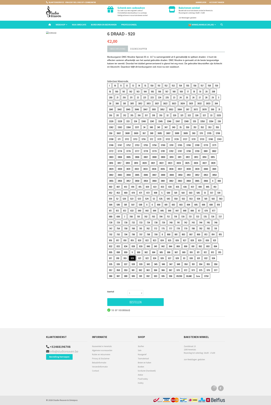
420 (147, 186)
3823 (170, 163)
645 (162, 210)
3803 (111, 157)
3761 (171, 145)
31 (219, 109)
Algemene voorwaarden (102, 350)
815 (220, 234)
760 (133, 228)
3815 (213, 157)
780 (193, 228)
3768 (197, 145)
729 (118, 222)
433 (162, 186)
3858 (137, 180)
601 (166, 204)
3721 (159, 139)
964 (155, 270)
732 (133, 222)
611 (110, 210)
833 (118, 246)
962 (140, 270)
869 (178, 246)
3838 (188, 168)
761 (140, 228)
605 (196, 204)
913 (212, 252)
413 (125, 186)
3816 (111, 163)
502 (183, 192)
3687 (168, 133)
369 (193, 133)
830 (207, 240)
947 (171, 264)
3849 (171, 174)
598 (140, 204)
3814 (204, 157)
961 (133, 270)
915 (219, 252)
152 (166, 85)
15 (145, 85)
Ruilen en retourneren (101, 354)
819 (132, 240)
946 (163, 264)
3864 (188, 180)
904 (153, 252)
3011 (132, 103)
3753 (137, 145)
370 (201, 133)
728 (110, 222)
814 (213, 234)
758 (125, 228)
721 (190, 216)
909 (183, 252)
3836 (171, 168)
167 (166, 91)
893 (208, 246)
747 (110, 228)
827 (184, 240)
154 (180, 85)
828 (192, 240)
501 (175, 192)
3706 (218, 133)
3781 (163, 151)
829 (199, 240)
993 (155, 276)
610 (218, 204)
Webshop (61, 24)
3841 (214, 168)
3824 (178, 163)
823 (154, 240)
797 (140, 234)
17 (188, 91)
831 (214, 240)
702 (145, 216)
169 (181, 91)
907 (176, 252)
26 (193, 97)
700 (131, 216)
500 (168, 192)
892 (200, 246)
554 (198, 198)
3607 (119, 133)
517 (211, 192)
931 (198, 258)
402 (110, 186)
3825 (187, 163)
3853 (206, 174)
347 (166, 127)
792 (110, 234)
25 (187, 97)
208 (213, 91)
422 (155, 186)
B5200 (179, 276)
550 (176, 198)
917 (110, 258)
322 (189, 115)
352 (202, 127)
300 (117, 103)
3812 (188, 157)
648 (184, 210)
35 (180, 127)
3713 (135, 139)
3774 (120, 151)
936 (118, 264)
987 (118, 276)
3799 (197, 151)
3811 (179, 157)
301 (124, 103)
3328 (120, 121)
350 (187, 127)
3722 (168, 139)
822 (147, 240)
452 (110, 192)
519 (110, 198)
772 (155, 228)
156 (194, 85)
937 (125, 264)
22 (138, 97)
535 (160, 198)
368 (151, 133)
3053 (171, 109)
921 (139, 258)
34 (144, 127)
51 (205, 192)
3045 (128, 109)
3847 (154, 174)
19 (200, 91)
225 (167, 97)
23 (174, 97)
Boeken (141, 366)
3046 (137, 109)
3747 (120, 145)
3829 (111, 168)
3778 (145, 151)
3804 (120, 157)
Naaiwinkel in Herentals (102, 346)
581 (125, 204)
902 (146, 252)
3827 (204, 163)
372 (151, 139)
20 (206, 91)
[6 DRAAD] (74, 33)
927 (169, 258)
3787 (180, 151)
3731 (193, 139)
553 (191, 198)
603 (181, 204)
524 (147, 198)
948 (178, 264)
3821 (153, 163)
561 (205, 198)
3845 (137, 174)
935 (110, 264)
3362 (111, 127)
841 (155, 246)
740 (171, 222)
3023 (174, 103)
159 (216, 85)
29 (213, 97)
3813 (196, 157)
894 (215, 246)
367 (144, 133)
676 (206, 210)
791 (215, 228)
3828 (213, 163)
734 (148, 222)
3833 (145, 168)
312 (124, 115)
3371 (137, 127)
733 (140, 222)
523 (139, 198)
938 (133, 264)
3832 (137, 168)
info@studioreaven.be (63, 351)
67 (199, 210)
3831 (128, 168)
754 (118, 228)
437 (192, 186)
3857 (128, 180)
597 (133, 204)
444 (200, 186)
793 (118, 234)
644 (154, 210)
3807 (145, 157)
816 (110, 240)
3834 (154, 168)
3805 (128, 157)
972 (185, 270)
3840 (206, 168)
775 (163, 228)
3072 (196, 109)
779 (185, 228)
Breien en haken (144, 362)
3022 (165, 103)
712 (168, 216)
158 (209, 85)
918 (117, 258)
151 (159, 85)
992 (148, 276)
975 (200, 270)
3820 (144, 163)
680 (110, 216)
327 (204, 115)
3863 (180, 180)
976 (208, 270)
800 (168, 234)
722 (197, 216)
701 (138, 216)
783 (208, 228)
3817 (119, 163)
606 (203, 204)
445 (207, 186)
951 (193, 264)
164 (145, 91)
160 (116, 91)
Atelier (140, 375)
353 (209, 127)
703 (153, 216)
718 (175, 216)
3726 (176, 139)
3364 (128, 127)
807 (191, 234)
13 (133, 85)
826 (177, 240)
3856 (120, 180)
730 (125, 222)
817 (117, 240)
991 (140, 276)
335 (194, 121)
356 (110, 133)
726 (212, 216)
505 (198, 192)
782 (200, 228)
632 (132, 210)
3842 (111, 174)
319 (160, 115)
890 (185, 246)
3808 (154, 157)
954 (200, 264)
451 (214, 186)
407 (118, 186)
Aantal (110, 291)
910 (191, 252)
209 (110, 97)
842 (163, 246)
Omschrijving (118, 48)
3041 (111, 109)
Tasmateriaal (143, 358)
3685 (159, 133)
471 (140, 192)
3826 (196, 163)
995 (163, 276)
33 (211, 115)
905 (161, 252)
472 (148, 192)
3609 (136, 133)
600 (158, 204)
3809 (163, 157)
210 (124, 97)
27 (200, 97)
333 (128, 121)
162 (130, 91)
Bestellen (135, 302)
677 (213, 210)
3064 (179, 109)
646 (169, 210)
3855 (111, 180)
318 (153, 115)
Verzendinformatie (100, 366)
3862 (171, 180)
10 (115, 85)
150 (151, 85)
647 (177, 210)
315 (131, 115)
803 (183, 234)
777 (170, 228)
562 (213, 198)
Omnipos (73, 400)
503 (190, 192)
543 (168, 198)
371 (119, 139)
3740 (210, 139)
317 (146, 115)
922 (147, 258)
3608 (127, 133)
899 (125, 252)
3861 (163, 180)
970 (178, 270)
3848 (163, 174)
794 (125, 234)
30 (110, 103)
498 (155, 192)
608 (211, 204)
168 (174, 91)
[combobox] (135, 293)
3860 (154, 180)
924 (154, 258)
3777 (137, 151)
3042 (119, 109)
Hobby (140, 383)
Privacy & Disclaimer (100, 358)
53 (154, 198)
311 (117, 115)
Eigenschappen (138, 48)
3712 (127, 139)
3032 (199, 103)
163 (137, 91)
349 (173, 127)
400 (219, 180)
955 (208, 264)
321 (181, 115)
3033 (208, 103)
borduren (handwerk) (147, 370)
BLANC (189, 276)
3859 (145, 180)
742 (185, 222)
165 (152, 91)
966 (163, 270)
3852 (197, 174)
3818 (128, 163)
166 (159, 91)
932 (205, 258)
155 (187, 85)
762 (148, 228)
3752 (128, 145)
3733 (202, 139)
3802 (214, 151)
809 (198, 234)
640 (139, 210)
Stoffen (141, 346)
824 (162, 240)
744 (200, 222)
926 (162, 258)
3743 (219, 139)
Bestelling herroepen (59, 356)
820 (139, 240)
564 (110, 204)
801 (176, 234)
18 (194, 91)
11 (121, 85)
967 (170, 270)
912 (205, 252)
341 (158, 127)
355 (217, 127)
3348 (186, 121)
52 (117, 198)
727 (220, 216)
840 (148, 246)
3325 (219, 115)
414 (132, 186)
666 (192, 210)
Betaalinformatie (99, 362)
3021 (157, 103)
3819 (136, 163)
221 (144, 97)
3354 (211, 121)
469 (125, 192)
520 (124, 198)
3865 (197, 180)
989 (133, 276)
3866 (206, 180)
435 (177, 186)
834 (125, 246)
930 (191, 258)
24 (180, 97)
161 (123, 91)
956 (215, 264)
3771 (214, 145)
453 (118, 192)
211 (131, 97)
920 (132, 258)
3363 (120, 127)
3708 (111, 139)
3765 (180, 145)
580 (118, 204)
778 (178, 228)
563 (220, 198)
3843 (120, 174)
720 (182, 216)
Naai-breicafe (79, 24)
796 (133, 234)
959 (125, 270)
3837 (180, 168)
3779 (154, 151)
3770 (206, 145)
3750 (206, 276)
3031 (191, 103)
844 (170, 246)
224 (159, 97)
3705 (209, 133)
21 (117, 97)
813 (205, 234)
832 (110, 246)
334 (135, 121)
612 (117, 210)
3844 (128, 174)
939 (140, 264)
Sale (139, 350)
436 (185, 186)
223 (152, 97)
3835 (162, 168)
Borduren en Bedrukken (104, 24)
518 (218, 192)
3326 (111, 121)
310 (110, 115)
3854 (214, 174)
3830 (120, 168)
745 (208, 222)
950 (186, 264)
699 (118, 216)
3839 (197, 168)
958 (118, 270)
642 (147, 210)
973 (193, 270)
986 (110, 276)
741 (178, 222)
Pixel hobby (143, 379)
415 (139, 186)
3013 (148, 103)
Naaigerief (142, 354)
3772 (111, 151)
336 (219, 121)
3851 (189, 174)
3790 (188, 151)
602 (173, 204)
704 (160, 216)
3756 (154, 145)
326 (196, 115)
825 (169, 240)
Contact (95, 370)
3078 (204, 109)
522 (131, 198)
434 (170, 186)
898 (118, 252)
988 (125, 276)
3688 (177, 133)
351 (194, 127)
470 (133, 192)
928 (177, 258)
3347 (177, 121)
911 (198, 252)
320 (174, 115)
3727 (185, 139)
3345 (160, 121)
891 (192, 246)
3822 (161, 163)
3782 (171, 151)
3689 (185, 133)
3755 (145, 145)
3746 (111, 145)
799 (155, 234)
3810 (171, 157)
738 (155, 222)
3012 (140, 103)
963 (148, 270)
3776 (128, 151)
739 (163, 222)
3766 (188, 145)
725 (205, 216)
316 (139, 115)
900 (138, 252)
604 (188, 204)
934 (213, 258)
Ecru (198, 276)
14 (139, 85)
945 (155, 264)
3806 (137, 157)
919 (124, 258)
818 (124, 240)
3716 (143, 139)
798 (148, 234)
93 (184, 258)
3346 (169, 121)
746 (215, 222)
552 (183, 198)
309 (212, 109)
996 (170, 276)
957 (110, 270)
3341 (152, 121)
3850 (180, 174)
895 (110, 252)
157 (202, 85)
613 (124, 210)
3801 (206, 151)
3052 (162, 109)
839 (140, 246)
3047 (145, 109)
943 (148, 264)
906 (168, 252)
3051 (154, 109)
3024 (182, 103)
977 (215, 270)
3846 (145, 174)
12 (127, 85)
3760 (163, 145)
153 (173, 85)
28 (206, 97)
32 (167, 115)
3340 (143, 121)
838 (133, 246)
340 (151, 127)
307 (187, 109)
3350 (202, 121)
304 (216, 103)
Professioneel (129, 24)
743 (193, 222)
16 (110, 91)
